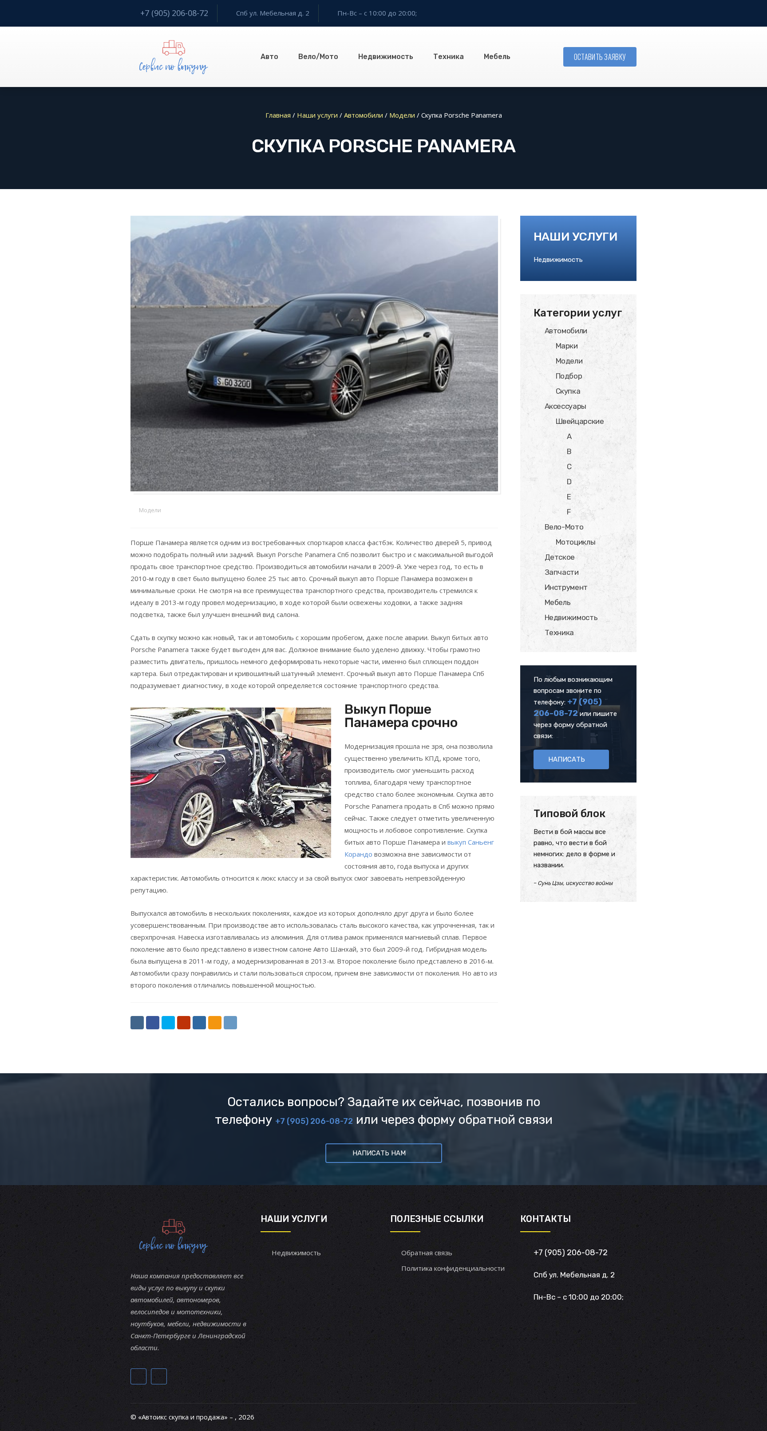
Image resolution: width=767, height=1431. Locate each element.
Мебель (497, 56)
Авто (269, 56)
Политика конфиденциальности (453, 1268)
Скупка (568, 391)
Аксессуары (566, 406)
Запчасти (562, 572)
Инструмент (566, 587)
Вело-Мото (564, 526)
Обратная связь (426, 1252)
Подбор (569, 376)
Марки (567, 345)
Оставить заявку (600, 56)
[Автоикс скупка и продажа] (174, 57)
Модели (150, 510)
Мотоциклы (576, 542)
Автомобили (566, 330)
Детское (560, 557)
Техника (448, 56)
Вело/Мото (318, 56)
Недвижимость (385, 56)
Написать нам (379, 1153)
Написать (566, 759)
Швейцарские (580, 421)
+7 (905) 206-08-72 (174, 13)
